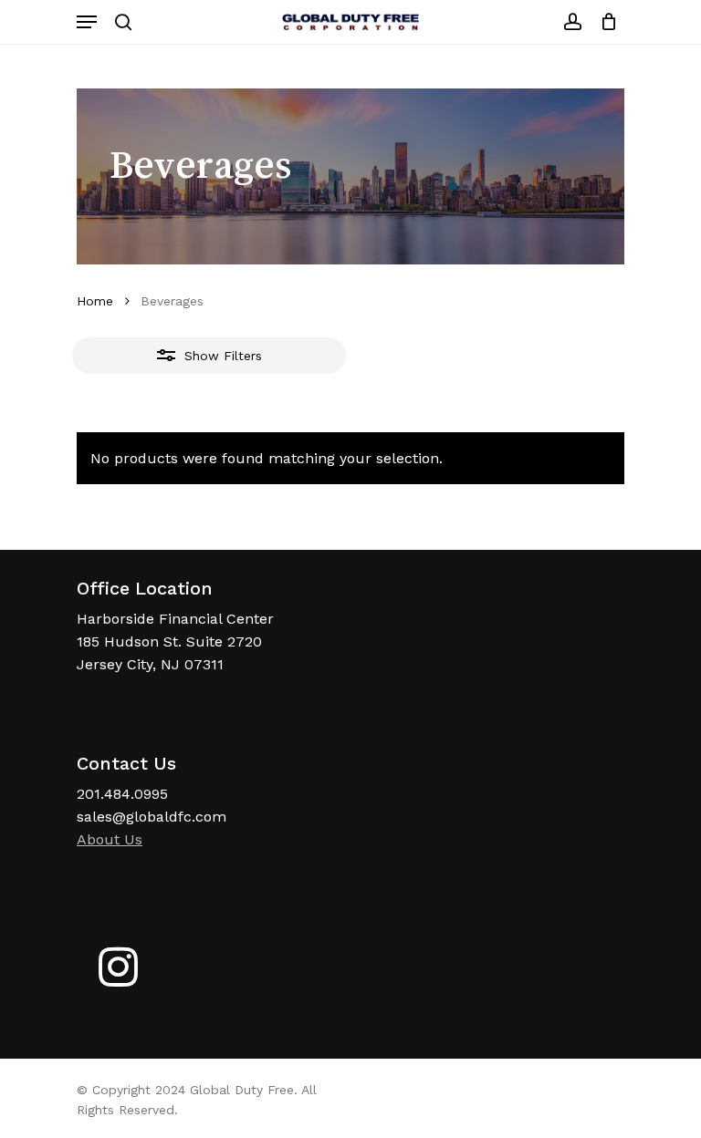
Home (95, 301)
